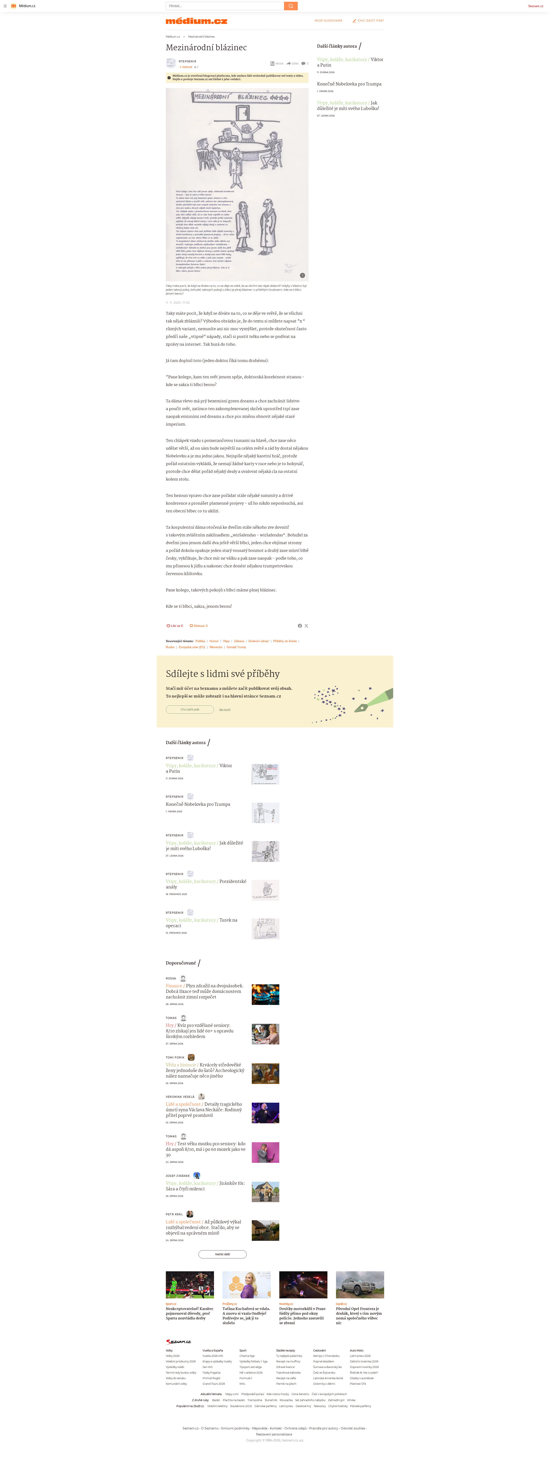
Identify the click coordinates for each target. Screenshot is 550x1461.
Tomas (171, 1018)
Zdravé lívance (285, 1367)
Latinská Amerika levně (328, 1378)
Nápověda (259, 1428)
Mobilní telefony (218, 1406)
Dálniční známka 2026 (364, 1361)
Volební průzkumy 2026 (181, 1361)
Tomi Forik (175, 1057)
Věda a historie (181, 1065)
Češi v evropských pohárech (329, 1394)
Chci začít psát (371, 20)
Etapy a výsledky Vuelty (217, 1361)
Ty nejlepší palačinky (289, 1355)
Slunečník (271, 1400)
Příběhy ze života (285, 641)
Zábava (239, 641)
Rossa (171, 978)
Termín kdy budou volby (181, 1372)
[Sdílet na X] (306, 626)
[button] (237, 184)
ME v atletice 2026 (251, 1372)
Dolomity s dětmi (324, 1383)
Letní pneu (286, 1406)
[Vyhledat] (291, 6)
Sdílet (295, 63)
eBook (279, 63)
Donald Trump (236, 647)
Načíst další (222, 1254)
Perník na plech (286, 1383)
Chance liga (247, 1355)
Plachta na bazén (234, 1400)
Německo (215, 647)
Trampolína (255, 1400)
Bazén (216, 1400)
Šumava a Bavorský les (327, 1367)
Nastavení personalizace (274, 1434)
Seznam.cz (535, 6)
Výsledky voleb (175, 1367)
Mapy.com (232, 1394)
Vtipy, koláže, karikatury (342, 59)
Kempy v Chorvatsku (326, 1355)
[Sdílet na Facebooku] (300, 626)
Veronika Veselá (180, 1096)
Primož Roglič (211, 1378)
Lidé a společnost (183, 1104)
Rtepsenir (187, 61)
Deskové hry (303, 1406)
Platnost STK (358, 1383)
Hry (170, 1025)
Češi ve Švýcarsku (324, 1372)
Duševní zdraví (259, 641)
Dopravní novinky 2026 (364, 1367)
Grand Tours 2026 (214, 1383)
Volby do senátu (176, 1378)
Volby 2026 (172, 1355)
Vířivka (351, 1400)
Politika (200, 641)
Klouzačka (286, 1400)
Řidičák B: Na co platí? (364, 1372)
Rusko (170, 647)
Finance (174, 986)
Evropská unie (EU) (192, 647)
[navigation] (5, 6)
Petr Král (174, 1214)
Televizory (320, 1406)
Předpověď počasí (252, 1394)
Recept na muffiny (288, 1361)
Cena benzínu (300, 1394)
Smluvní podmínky (235, 1428)
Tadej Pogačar (212, 1372)
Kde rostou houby (278, 1394)
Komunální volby (176, 1383)
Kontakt (276, 1428)
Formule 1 (246, 1378)
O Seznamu (209, 1428)
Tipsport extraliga (251, 1367)
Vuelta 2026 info (213, 1355)
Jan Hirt (208, 1367)
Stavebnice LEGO (241, 1406)
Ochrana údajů (295, 1428)
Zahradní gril (336, 1400)
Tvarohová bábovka (288, 1372)
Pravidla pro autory (323, 1428)
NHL (242, 1383)
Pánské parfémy (360, 1406)
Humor (214, 641)
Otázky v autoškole (362, 1378)
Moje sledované (328, 20)
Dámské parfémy (266, 1406)
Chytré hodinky (338, 1406)
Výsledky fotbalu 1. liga (253, 1361)
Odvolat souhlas (353, 1428)
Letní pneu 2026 (360, 1355)
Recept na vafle (286, 1378)
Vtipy (226, 641)
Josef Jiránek (178, 1175)
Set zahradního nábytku (310, 1400)
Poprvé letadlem (323, 1361)
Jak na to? (225, 709)
